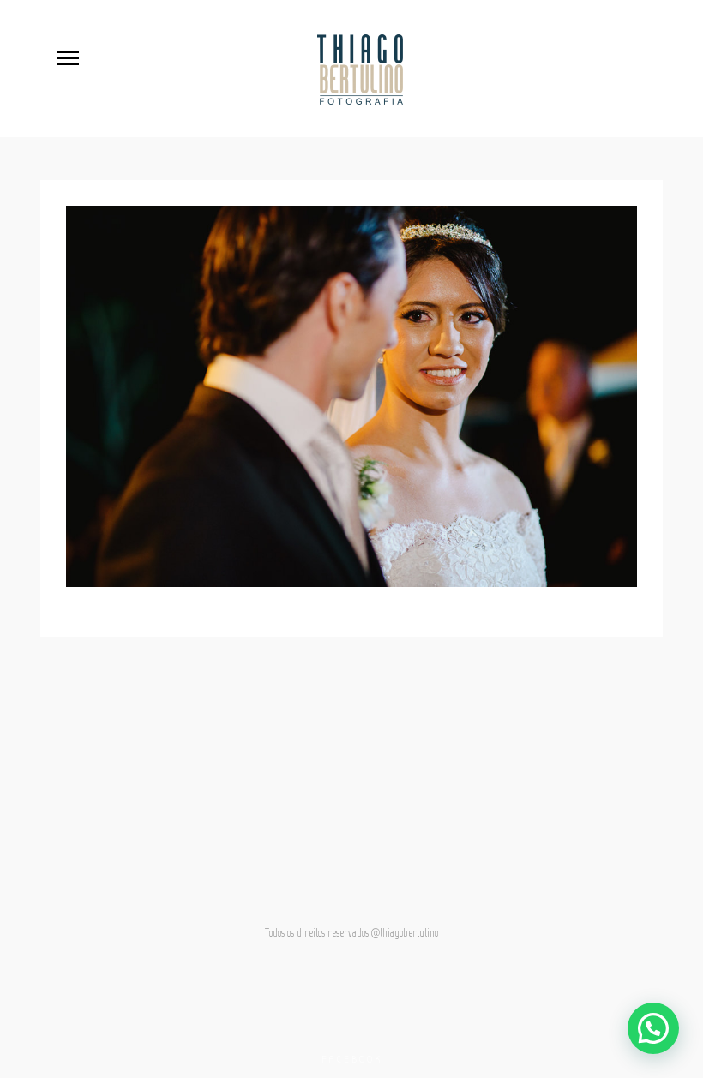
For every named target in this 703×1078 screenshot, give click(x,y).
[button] (653, 1028)
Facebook (351, 1059)
